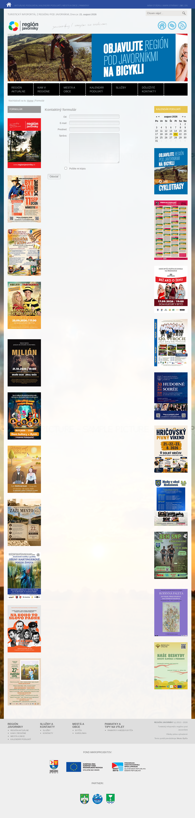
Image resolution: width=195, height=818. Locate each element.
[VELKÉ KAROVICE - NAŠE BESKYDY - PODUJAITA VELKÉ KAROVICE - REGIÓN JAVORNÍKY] (171, 671)
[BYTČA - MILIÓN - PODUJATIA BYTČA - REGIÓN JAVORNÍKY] (24, 368)
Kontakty (48, 733)
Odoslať (54, 176)
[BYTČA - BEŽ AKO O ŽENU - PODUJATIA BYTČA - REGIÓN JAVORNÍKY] (171, 294)
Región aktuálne (18, 89)
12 (166, 131)
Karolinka (80, 733)
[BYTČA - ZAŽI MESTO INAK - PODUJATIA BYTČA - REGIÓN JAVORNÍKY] (24, 527)
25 (161, 137)
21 (175, 134)
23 (185, 134)
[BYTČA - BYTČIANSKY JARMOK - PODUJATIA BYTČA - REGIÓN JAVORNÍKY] (24, 204)
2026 (174, 116)
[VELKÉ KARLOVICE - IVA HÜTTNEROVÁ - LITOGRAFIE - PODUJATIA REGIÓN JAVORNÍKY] (24, 474)
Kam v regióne (44, 89)
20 (170, 134)
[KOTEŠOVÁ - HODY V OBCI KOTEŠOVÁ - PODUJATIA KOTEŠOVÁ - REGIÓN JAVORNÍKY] (171, 507)
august (168, 116)
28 (175, 137)
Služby (121, 87)
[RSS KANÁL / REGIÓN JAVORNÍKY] (182, 29)
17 (156, 134)
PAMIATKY (84, 5)
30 (185, 137)
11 (161, 131)
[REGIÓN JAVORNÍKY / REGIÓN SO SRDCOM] (79, 30)
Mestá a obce (69, 89)
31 (156, 141)
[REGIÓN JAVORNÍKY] (24, 167)
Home (30, 100)
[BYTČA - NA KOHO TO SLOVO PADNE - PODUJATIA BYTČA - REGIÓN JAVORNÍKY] (24, 634)
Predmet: (62, 129)
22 (180, 134)
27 (170, 137)
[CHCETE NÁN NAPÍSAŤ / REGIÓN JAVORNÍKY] (172, 29)
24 (156, 137)
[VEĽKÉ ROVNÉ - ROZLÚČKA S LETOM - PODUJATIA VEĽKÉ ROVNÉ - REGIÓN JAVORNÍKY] (24, 257)
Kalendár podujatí (97, 89)
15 (180, 131)
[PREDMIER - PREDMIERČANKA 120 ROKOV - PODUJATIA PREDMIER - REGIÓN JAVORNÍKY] (171, 348)
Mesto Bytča (182, 738)
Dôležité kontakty (149, 89)
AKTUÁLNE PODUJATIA (25, 5)
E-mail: (63, 123)
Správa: (63, 135)
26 (166, 137)
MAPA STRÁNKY (170, 5)
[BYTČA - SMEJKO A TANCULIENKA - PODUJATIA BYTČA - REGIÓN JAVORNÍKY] (24, 310)
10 (156, 131)
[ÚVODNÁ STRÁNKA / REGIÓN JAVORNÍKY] (162, 29)
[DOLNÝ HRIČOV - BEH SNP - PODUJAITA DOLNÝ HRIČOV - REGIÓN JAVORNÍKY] (171, 560)
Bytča (78, 730)
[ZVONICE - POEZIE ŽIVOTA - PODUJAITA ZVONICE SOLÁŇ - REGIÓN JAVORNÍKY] (24, 580)
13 (170, 131)
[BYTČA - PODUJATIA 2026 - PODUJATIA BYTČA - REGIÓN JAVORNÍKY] (171, 235)
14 (175, 131)
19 (166, 134)
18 (161, 134)
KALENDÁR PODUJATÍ (50, 5)
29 (180, 137)
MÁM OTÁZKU (154, 5)
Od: (65, 117)
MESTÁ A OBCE (70, 5)
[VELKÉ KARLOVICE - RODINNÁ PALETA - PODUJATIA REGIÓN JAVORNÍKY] (171, 618)
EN (186, 5)
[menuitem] (83, 57)
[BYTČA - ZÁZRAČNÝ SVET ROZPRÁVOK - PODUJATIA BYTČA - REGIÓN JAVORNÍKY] (24, 421)
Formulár (16, 109)
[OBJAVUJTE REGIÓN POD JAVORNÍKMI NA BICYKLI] (171, 176)
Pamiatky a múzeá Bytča (120, 730)
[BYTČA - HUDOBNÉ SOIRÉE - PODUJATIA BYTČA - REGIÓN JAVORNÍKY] (171, 401)
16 (185, 131)
